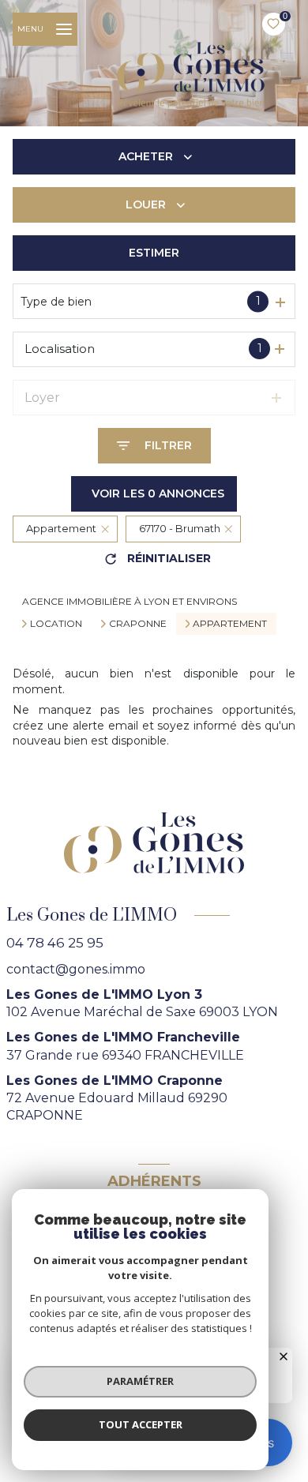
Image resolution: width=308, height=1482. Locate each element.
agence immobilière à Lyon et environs (129, 601)
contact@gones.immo (75, 969)
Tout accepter (140, 1424)
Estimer (154, 253)
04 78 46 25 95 (54, 943)
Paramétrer (140, 1381)
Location (56, 623)
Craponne (138, 623)
